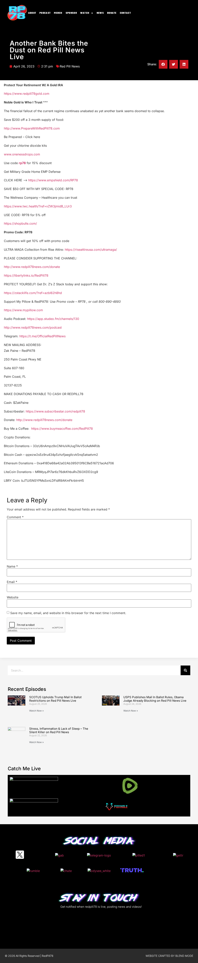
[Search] (185, 670)
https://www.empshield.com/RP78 (53, 180)
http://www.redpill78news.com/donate (32, 267)
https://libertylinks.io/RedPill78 (26, 275)
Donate (112, 13)
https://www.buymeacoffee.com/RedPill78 (62, 428)
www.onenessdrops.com (22, 154)
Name (12, 566)
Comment (15, 517)
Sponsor (71, 13)
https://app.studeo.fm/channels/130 (53, 319)
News (100, 13)
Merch (58, 13)
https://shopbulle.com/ (20, 223)
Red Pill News (70, 66)
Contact (125, 13)
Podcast (45, 13)
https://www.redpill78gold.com (26, 93)
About (32, 13)
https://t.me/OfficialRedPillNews (42, 336)
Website (12, 597)
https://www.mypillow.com (23, 310)
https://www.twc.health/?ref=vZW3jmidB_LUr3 (38, 206)
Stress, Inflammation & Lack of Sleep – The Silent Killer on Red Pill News (58, 730)
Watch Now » (36, 710)
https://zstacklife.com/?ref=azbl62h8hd (33, 293)
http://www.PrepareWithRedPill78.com (32, 128)
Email (12, 581)
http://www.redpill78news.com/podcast (33, 327)
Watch (85, 13)
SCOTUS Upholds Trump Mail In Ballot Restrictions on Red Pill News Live (55, 698)
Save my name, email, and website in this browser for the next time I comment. (68, 612)
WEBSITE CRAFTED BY (160, 955)
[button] (163, 64)
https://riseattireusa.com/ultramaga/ (91, 249)
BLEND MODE (184, 955)
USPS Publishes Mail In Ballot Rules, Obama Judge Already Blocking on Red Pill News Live (154, 698)
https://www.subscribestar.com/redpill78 (55, 411)
